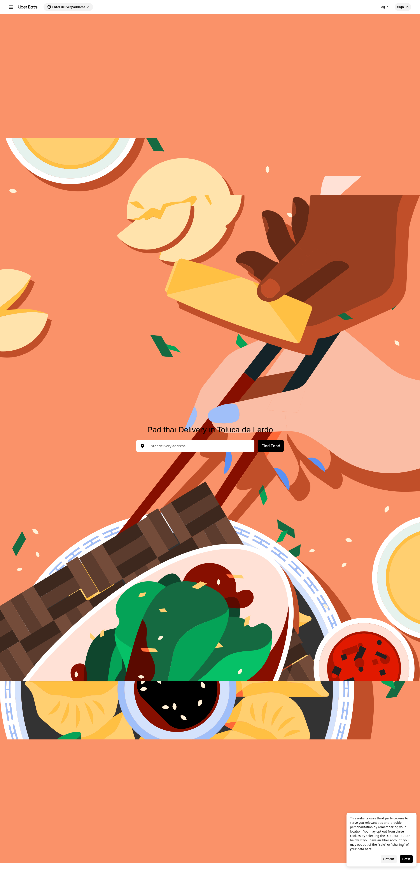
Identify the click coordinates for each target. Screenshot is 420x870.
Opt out (388, 859)
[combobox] (199, 446)
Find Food (270, 446)
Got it (406, 859)
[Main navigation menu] (11, 7)
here (368, 849)
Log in (384, 7)
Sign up (403, 7)
